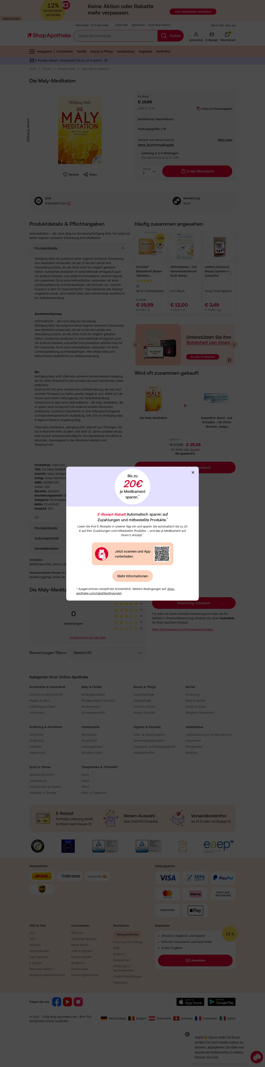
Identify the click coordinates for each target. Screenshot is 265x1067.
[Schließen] (193, 472)
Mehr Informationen (132, 576)
